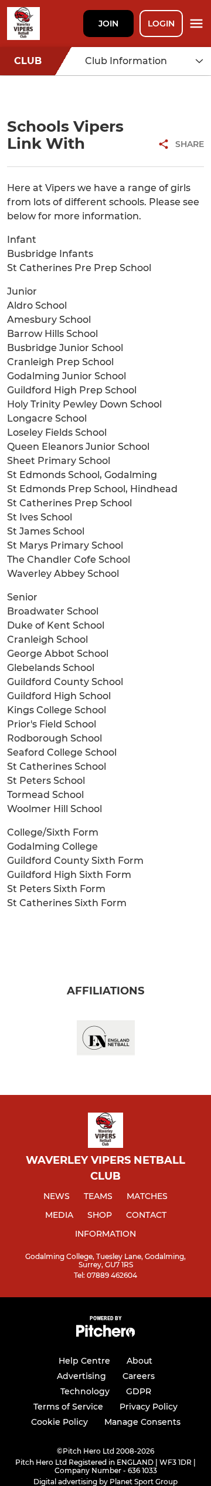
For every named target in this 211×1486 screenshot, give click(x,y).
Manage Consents (142, 1422)
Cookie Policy (59, 1422)
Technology (85, 1391)
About (139, 1360)
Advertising (81, 1376)
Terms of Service (68, 1406)
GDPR (138, 1391)
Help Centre (84, 1360)
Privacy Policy (149, 1406)
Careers (138, 1376)
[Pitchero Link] (105, 1334)
